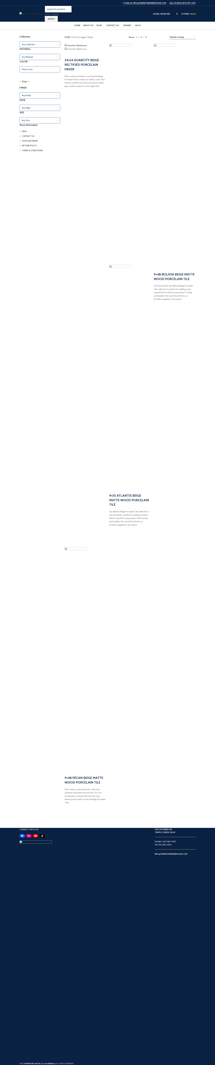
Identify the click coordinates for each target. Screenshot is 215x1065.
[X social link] (107, 3)
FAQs (24, 131)
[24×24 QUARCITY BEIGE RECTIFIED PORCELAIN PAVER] (76, 45)
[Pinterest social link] (118, 3)
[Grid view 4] (163, 37)
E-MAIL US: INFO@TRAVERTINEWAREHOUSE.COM (144, 3)
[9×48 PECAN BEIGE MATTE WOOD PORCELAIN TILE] (76, 657)
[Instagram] (29, 836)
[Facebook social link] (103, 3)
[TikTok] (42, 836)
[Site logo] (31, 13)
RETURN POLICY (29, 145)
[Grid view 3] (158, 37)
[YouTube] (35, 836)
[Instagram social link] (111, 3)
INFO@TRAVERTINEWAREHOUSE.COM (171, 854)
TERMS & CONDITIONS (32, 150)
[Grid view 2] (154, 37)
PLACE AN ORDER (30, 141)
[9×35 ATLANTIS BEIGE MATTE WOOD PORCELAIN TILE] (120, 154)
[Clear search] (23, 76)
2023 (37, 1063)
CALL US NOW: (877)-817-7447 (182, 3)
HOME (68, 37)
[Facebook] (22, 836)
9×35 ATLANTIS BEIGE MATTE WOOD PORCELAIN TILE (129, 500)
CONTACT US (28, 136)
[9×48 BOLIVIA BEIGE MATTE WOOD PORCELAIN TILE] (165, 154)
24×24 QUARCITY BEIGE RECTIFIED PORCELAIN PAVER (82, 64)
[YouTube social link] (114, 3)
